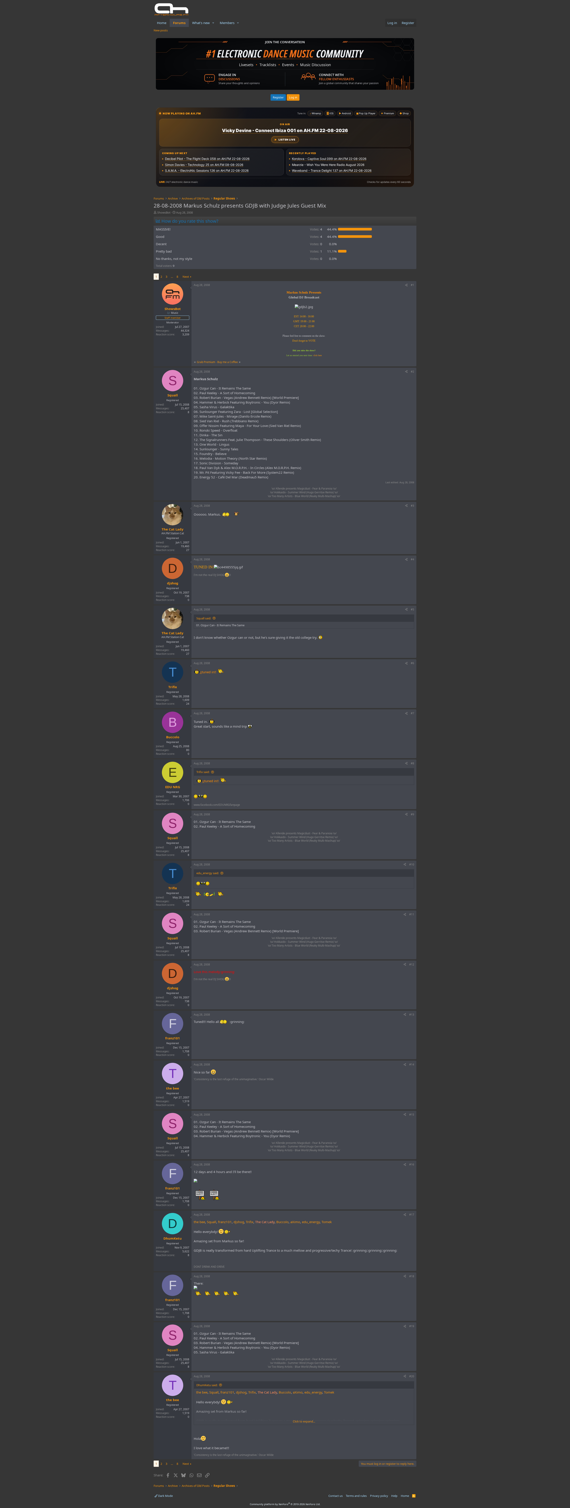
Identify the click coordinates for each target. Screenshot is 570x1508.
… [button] (172, 277)
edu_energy (311, 1222)
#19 (411, 1326)
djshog (239, 1222)
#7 (412, 713)
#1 (412, 285)
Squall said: (203, 618)
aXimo (295, 1222)
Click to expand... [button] (304, 1421)
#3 (412, 506)
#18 (411, 1276)
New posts (161, 30)
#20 (411, 1376)
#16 (411, 1164)
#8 (412, 763)
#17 (411, 1214)
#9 (412, 814)
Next (186, 277)
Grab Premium (206, 362)
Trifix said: (203, 772)
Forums (179, 22)
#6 (412, 663)
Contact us (335, 1496)
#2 (412, 371)
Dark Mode (165, 1496)
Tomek (327, 1222)
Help (394, 1496)
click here (317, 355)
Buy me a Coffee (227, 362)
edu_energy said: (207, 873)
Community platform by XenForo (285, 1504)
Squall (211, 1222)
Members (227, 22)
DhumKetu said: (207, 1385)
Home (161, 22)
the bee (199, 1222)
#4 (412, 559)
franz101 (225, 1222)
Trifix (249, 1222)
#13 (411, 1014)
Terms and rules (356, 1496)
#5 (412, 609)
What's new (201, 22)
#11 (411, 914)
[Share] (406, 285)
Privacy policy (379, 1496)
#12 (411, 964)
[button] (213, 23)
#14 (411, 1064)
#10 (411, 864)
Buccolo (282, 1222)
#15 (411, 1114)
